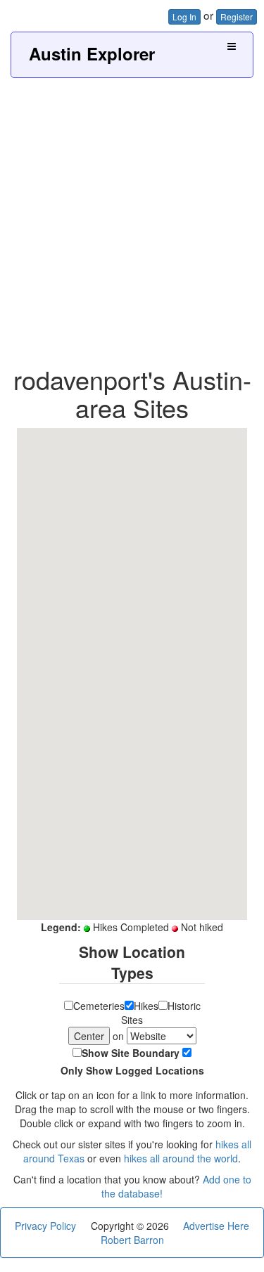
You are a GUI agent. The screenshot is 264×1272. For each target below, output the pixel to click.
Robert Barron (132, 1240)
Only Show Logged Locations (132, 1070)
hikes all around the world (181, 1158)
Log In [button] (184, 16)
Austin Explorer (92, 53)
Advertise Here (216, 1226)
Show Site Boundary (131, 1053)
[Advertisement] (132, 217)
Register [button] (236, 16)
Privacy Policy (45, 1226)
